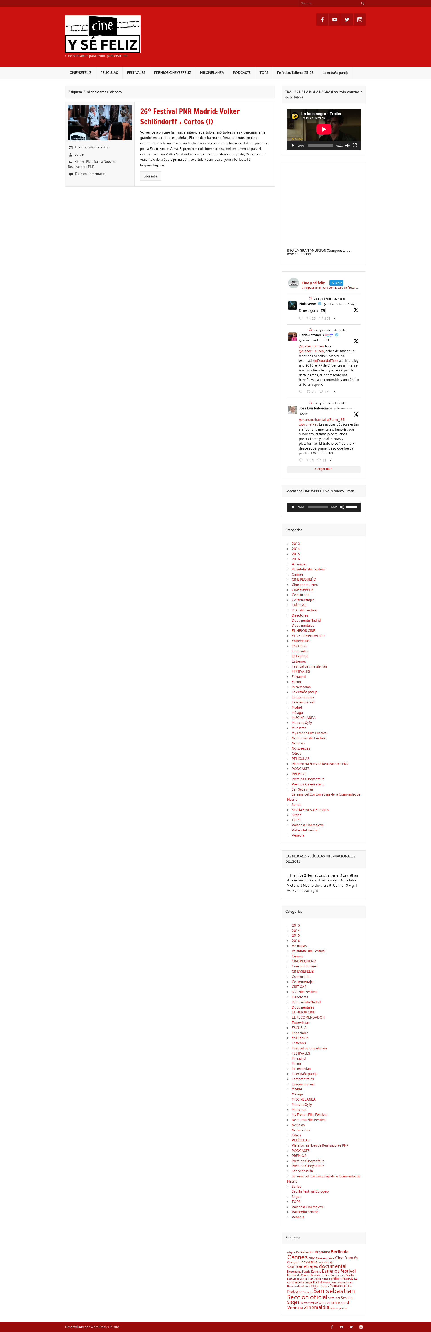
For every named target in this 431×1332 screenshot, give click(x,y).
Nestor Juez (329, 1282)
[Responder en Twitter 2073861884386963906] (302, 391)
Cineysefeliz (307, 1262)
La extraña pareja (335, 73)
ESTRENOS (300, 656)
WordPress (98, 1327)
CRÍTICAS (299, 605)
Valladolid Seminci (305, 830)
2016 (296, 559)
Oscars (324, 1286)
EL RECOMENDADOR (308, 636)
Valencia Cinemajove (308, 825)
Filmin (296, 682)
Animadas (299, 564)
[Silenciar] (347, 145)
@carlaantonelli (309, 340)
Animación (307, 1252)
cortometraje (325, 1262)
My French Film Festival (309, 733)
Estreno (316, 1271)
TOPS (264, 73)
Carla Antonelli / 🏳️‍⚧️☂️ (316, 335)
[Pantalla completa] (354, 145)
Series (296, 805)
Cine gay (292, 1262)
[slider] (352, 507)
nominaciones (345, 1282)
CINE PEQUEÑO (304, 580)
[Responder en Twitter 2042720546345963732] (302, 460)
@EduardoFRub (326, 361)
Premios (308, 1292)
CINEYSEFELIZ (80, 73)
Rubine (114, 1327)
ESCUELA (299, 646)
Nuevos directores (298, 1286)
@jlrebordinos (343, 408)
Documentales (303, 626)
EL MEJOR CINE (303, 631)
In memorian (301, 687)
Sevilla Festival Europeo (310, 810)
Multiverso (307, 304)
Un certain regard (334, 1302)
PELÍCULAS (109, 73)
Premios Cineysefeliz (308, 779)
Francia (348, 1279)
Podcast (294, 1291)
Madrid (297, 708)
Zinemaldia (316, 1307)
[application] (324, 129)
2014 (296, 549)
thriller (313, 1303)
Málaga (297, 713)
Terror (305, 1303)
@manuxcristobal (312, 420)
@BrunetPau (308, 424)
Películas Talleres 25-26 (295, 73)
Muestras (299, 728)
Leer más (150, 176)
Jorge (79, 154)
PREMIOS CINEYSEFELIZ (172, 73)
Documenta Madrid (306, 620)
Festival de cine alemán (309, 666)
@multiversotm (333, 304)
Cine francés (346, 1257)
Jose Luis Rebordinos (315, 408)
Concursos (300, 595)
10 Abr (303, 413)
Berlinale (340, 1251)
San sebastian (334, 1291)
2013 (296, 544)
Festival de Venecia (320, 1278)
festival (348, 1271)
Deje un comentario (90, 174)
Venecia (298, 835)
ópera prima (338, 1308)
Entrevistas (301, 641)
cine (311, 1258)
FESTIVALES (136, 73)
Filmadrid (299, 677)
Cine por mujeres (305, 585)
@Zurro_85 (335, 420)
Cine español (325, 1258)
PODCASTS (242, 73)
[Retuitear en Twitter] (310, 298)
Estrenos (299, 661)
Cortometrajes (303, 600)
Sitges (296, 815)
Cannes (297, 574)
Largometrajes (303, 697)
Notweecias (301, 748)
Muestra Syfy (302, 723)
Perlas (348, 1286)
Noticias (298, 743)
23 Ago (351, 304)
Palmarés (336, 1286)
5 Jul (326, 340)
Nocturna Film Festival (309, 738)
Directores (300, 615)
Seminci (334, 1298)
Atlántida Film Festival (308, 569)
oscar (315, 1286)
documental (333, 1266)
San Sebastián (302, 789)
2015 (296, 554)
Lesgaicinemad (303, 702)
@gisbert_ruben (311, 346)
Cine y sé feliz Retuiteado (330, 298)
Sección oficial (307, 1297)
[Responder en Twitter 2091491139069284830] (302, 318)
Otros (79, 162)
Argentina (322, 1252)
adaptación (293, 1252)
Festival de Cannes (298, 1275)
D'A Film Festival (304, 610)
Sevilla (347, 1297)
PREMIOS (299, 774)
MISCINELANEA (212, 73)
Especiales (300, 651)
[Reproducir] (293, 145)
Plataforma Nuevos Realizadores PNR (320, 764)
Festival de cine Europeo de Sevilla (332, 1275)
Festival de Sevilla (297, 1278)
